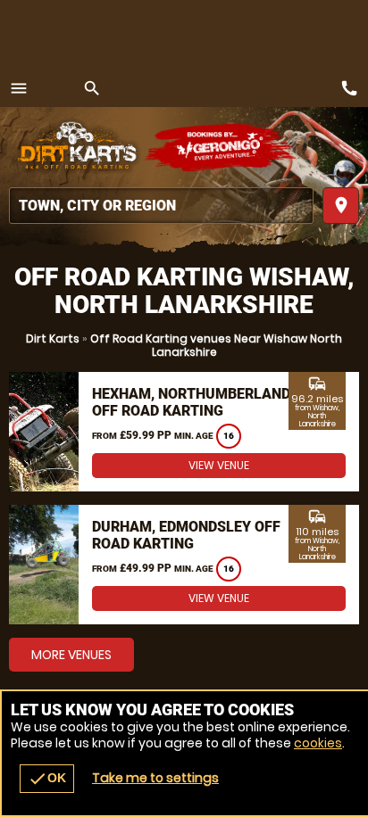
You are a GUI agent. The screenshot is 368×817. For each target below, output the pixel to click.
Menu (19, 88)
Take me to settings (155, 778)
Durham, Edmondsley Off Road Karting (186, 535)
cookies (318, 743)
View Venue (218, 465)
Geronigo (221, 147)
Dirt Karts (52, 338)
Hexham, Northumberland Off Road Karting (191, 402)
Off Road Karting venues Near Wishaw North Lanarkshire (216, 345)
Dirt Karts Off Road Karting (76, 147)
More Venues (71, 655)
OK (47, 778)
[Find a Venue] (161, 205)
